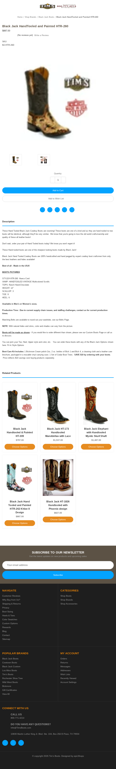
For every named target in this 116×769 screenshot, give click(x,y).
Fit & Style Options (15, 345)
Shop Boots (65, 596)
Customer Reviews (11, 596)
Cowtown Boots (9, 662)
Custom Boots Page (95, 332)
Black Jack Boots (10, 658)
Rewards (6, 627)
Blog (4, 631)
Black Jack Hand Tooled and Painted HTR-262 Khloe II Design (19, 507)
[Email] (49, 209)
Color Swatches (9, 619)
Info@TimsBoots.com (21, 728)
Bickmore (6, 686)
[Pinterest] (71, 209)
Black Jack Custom (11, 666)
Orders (63, 658)
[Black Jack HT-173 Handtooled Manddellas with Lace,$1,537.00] (58, 405)
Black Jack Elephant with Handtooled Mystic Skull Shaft (96, 432)
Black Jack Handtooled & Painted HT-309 (20, 432)
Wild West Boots (10, 682)
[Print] (57, 209)
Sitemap (6, 639)
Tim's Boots (7, 674)
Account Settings (68, 682)
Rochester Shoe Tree (12, 678)
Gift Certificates (9, 690)
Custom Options (10, 623)
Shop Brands (66, 600)
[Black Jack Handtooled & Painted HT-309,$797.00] (20, 405)
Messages (65, 666)
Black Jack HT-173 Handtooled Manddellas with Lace (58, 432)
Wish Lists (65, 674)
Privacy (5, 607)
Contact (6, 635)
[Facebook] (42, 209)
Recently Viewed (68, 678)
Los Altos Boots (9, 670)
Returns (64, 662)
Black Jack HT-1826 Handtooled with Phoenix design (58, 505)
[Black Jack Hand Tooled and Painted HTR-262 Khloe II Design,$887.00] (20, 477)
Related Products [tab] (11, 373)
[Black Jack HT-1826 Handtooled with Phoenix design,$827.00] (58, 477)
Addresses (65, 670)
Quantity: (58, 173)
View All (6, 694)
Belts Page (64, 320)
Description (8, 221)
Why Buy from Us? (11, 600)
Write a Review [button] (41, 35)
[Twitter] (64, 209)
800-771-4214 (17, 718)
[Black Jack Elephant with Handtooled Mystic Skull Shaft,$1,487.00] (96, 405)
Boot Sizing (7, 611)
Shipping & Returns (11, 603)
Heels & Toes (8, 615)
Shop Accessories (68, 603)
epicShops (79, 756)
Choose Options (19, 447)
